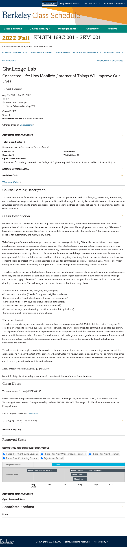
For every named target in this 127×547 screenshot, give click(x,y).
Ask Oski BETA (91, 3)
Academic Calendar (113, 3)
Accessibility (100, 541)
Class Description (41, 52)
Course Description (14, 52)
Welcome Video (10, 182)
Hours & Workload (15, 168)
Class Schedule (13, 28)
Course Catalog (39, 28)
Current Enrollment (17, 135)
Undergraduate (67, 28)
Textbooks (9, 61)
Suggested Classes (69, 3)
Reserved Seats (113, 52)
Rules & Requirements (87, 52)
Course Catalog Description (24, 190)
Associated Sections (110, 61)
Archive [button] (112, 28)
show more (33, 413)
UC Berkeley (48, 3)
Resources (10, 175)
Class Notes (62, 52)
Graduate (92, 28)
